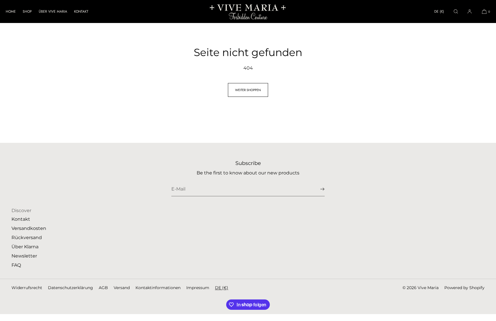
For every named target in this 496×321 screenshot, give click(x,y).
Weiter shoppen (248, 90)
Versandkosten (28, 228)
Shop (27, 11)
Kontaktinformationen (158, 287)
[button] (456, 11)
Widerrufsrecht (26, 287)
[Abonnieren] (317, 189)
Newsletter (24, 256)
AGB (103, 287)
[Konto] (469, 11)
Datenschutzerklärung (70, 287)
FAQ (16, 265)
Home (11, 11)
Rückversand (26, 237)
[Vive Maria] (248, 11)
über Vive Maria (53, 11)
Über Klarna (24, 246)
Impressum (197, 287)
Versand (122, 287)
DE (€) (439, 11)
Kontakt (81, 11)
